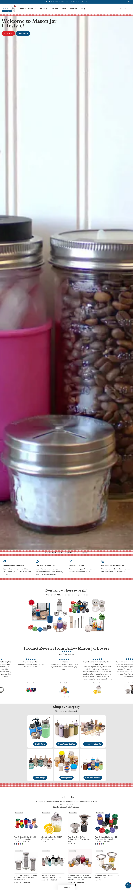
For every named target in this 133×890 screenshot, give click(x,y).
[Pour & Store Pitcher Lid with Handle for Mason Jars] (26, 823)
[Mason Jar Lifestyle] (9, 8)
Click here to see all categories (66, 711)
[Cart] (129, 9)
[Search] (121, 9)
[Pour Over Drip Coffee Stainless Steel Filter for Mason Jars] (80, 823)
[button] (65, 697)
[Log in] (125, 9)
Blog (64, 9)
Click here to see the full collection (66, 807)
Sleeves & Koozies (92, 778)
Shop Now (8, 33)
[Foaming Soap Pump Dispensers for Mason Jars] (53, 861)
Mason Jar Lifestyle (93, 744)
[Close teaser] (75, 885)
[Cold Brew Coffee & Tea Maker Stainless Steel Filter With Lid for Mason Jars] (26, 861)
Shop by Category (27, 9)
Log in (129, 2)
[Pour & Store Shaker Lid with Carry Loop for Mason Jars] (107, 823)
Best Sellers (23, 33)
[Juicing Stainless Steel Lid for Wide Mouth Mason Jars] (53, 823)
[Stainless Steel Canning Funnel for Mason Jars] (107, 861)
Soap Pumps (40, 778)
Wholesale (74, 9)
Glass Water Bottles (66, 744)
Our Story (43, 9)
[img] (66, 651)
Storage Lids (66, 778)
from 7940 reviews (66, 654)
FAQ (83, 9)
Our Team (54, 9)
